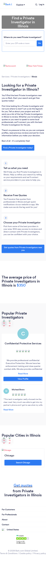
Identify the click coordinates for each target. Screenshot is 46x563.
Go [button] (39, 43)
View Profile (23, 379)
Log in (41, 4)
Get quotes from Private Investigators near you (23, 248)
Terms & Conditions (8, 553)
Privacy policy (39, 553)
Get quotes (23, 485)
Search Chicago (23, 462)
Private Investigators (20, 76)
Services (5, 76)
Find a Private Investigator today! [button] (18, 147)
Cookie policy (25, 553)
